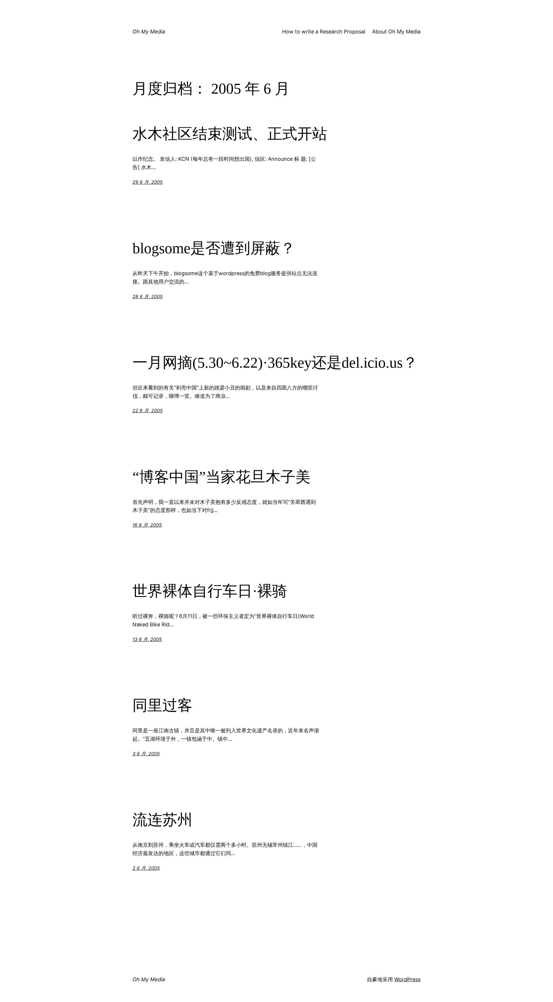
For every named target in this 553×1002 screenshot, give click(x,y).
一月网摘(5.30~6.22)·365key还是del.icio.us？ (275, 362)
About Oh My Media (396, 32)
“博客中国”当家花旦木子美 (221, 477)
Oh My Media (148, 32)
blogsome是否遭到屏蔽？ (213, 248)
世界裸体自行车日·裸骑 (209, 591)
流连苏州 (162, 820)
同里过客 (162, 705)
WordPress (407, 979)
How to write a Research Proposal (323, 32)
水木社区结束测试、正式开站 (229, 134)
